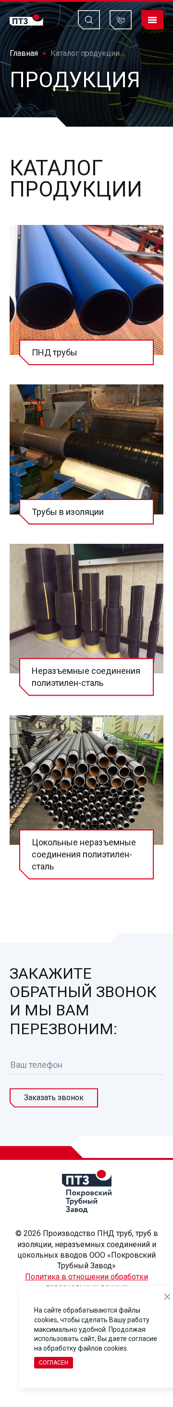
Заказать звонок (54, 1097)
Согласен (53, 1362)
